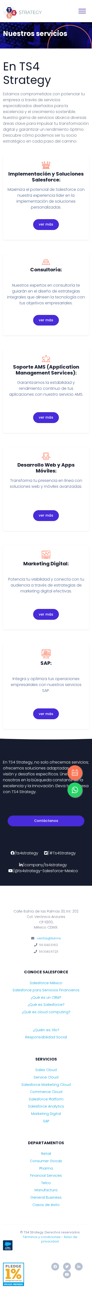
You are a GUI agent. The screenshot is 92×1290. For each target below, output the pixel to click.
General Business (46, 1197)
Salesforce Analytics (46, 1106)
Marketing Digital (46, 1113)
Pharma (46, 1168)
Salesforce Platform (46, 1099)
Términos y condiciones (42, 1237)
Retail (46, 1153)
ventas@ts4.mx (49, 938)
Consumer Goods (46, 1161)
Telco (46, 1182)
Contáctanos (46, 820)
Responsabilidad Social (46, 1037)
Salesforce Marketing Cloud (46, 1084)
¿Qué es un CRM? (46, 997)
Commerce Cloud (46, 1091)
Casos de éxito (46, 1204)
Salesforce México (46, 982)
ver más (46, 224)
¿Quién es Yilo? (46, 1030)
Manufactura (46, 1190)
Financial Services (46, 1175)
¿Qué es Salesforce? (46, 1004)
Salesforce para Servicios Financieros (46, 990)
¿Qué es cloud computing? (46, 1012)
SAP (46, 1121)
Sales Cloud (46, 1069)
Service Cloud (46, 1077)
